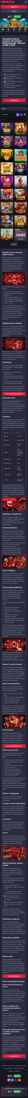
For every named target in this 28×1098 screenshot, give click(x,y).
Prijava (14, 11)
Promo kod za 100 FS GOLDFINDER (14, 394)
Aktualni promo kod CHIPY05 (14, 746)
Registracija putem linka (14, 976)
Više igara (14, 244)
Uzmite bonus (14, 100)
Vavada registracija (14, 1056)
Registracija (14, 7)
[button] (2, 23)
